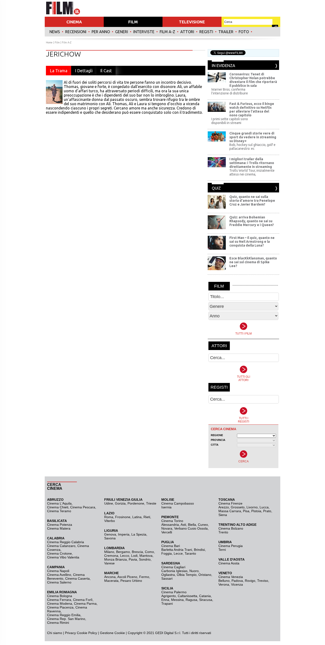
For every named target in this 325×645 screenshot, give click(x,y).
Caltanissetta (187, 596)
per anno (101, 32)
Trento (223, 532)
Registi (206, 32)
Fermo (144, 577)
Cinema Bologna (59, 596)
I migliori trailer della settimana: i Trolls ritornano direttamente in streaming (251, 163)
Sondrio (145, 559)
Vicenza (237, 584)
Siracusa (205, 600)
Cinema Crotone (59, 553)
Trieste (151, 503)
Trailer (225, 32)
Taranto (190, 553)
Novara (166, 528)
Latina (137, 517)
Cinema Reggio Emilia (63, 615)
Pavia (133, 559)
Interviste (143, 32)
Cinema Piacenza (60, 607)
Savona (110, 538)
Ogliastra (168, 575)
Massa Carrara (229, 511)
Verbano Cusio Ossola (191, 528)
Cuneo (203, 524)
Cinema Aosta (228, 563)
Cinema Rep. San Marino (66, 619)
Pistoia (256, 511)
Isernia (166, 507)
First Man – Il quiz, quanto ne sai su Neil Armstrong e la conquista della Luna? (252, 241)
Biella (192, 524)
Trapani (167, 603)
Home (49, 42)
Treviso (262, 581)
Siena (222, 515)
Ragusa (191, 600)
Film (57, 42)
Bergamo (123, 552)
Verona (223, 584)
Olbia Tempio (187, 575)
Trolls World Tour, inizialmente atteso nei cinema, (252, 172)
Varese (109, 563)
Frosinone (122, 517)
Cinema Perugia (230, 546)
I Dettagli (84, 70)
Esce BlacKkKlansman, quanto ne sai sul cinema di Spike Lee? (253, 262)
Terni (222, 550)
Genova (110, 534)
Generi (121, 32)
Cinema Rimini (58, 622)
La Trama (58, 70)
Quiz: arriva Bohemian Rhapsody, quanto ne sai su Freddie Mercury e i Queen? (251, 221)
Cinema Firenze (230, 503)
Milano (109, 552)
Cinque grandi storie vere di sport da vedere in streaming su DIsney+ (252, 137)
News (54, 32)
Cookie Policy (86, 633)
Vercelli (166, 532)
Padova (237, 581)
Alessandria (170, 524)
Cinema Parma (85, 603)
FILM (133, 22)
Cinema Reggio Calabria (65, 542)
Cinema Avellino (59, 575)
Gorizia (120, 503)
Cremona (111, 555)
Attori (187, 32)
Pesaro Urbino (131, 581)
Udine (108, 503)
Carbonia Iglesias (174, 571)
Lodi (134, 555)
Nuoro (194, 571)
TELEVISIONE (192, 22)
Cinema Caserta (77, 578)
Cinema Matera (58, 528)
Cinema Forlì (83, 600)
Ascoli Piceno (127, 577)
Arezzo (223, 507)
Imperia (123, 534)
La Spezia (138, 534)
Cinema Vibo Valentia (63, 557)
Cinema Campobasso (177, 503)
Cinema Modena (59, 603)
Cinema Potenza (59, 524)
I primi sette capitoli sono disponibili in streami (229, 121)
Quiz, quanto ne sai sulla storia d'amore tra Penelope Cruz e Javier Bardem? (252, 200)
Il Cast (106, 70)
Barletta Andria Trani (176, 550)
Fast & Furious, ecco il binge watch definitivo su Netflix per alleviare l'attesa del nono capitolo (251, 109)
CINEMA (74, 22)
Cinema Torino (172, 521)
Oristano (204, 575)
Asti (183, 524)
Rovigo (250, 581)
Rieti (146, 517)
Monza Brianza (115, 559)
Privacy (70, 633)
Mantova (146, 555)
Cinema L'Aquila (59, 503)
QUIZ (216, 188)
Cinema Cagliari (173, 567)
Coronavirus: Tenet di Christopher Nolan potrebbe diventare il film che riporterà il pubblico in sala (253, 80)
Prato (267, 511)
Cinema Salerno (59, 582)
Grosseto (238, 507)
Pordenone (136, 503)
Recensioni (75, 32)
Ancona (110, 577)
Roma (108, 517)
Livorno (252, 507)
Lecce (178, 553)
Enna (165, 600)
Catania (205, 596)
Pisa (246, 511)
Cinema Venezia (230, 577)
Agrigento (168, 596)
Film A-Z (167, 32)
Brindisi (199, 550)
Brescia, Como (143, 552)
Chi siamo (54, 633)
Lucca (264, 507)
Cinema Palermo (174, 592)
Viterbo (109, 521)
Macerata (111, 581)
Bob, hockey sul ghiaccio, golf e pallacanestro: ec (252, 146)
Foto (244, 32)
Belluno (224, 581)
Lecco (124, 555)
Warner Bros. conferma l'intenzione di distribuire (229, 91)
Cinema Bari (170, 546)
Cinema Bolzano (230, 528)
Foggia (166, 553)
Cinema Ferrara (59, 600)
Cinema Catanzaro (61, 546)
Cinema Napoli (58, 571)
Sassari (166, 578)
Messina (177, 600)
